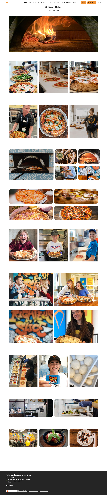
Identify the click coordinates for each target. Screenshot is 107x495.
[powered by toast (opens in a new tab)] (11, 491)
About (25, 2)
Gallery (49, 2)
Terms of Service (22, 491)
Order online (9, 485)
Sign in (99, 2)
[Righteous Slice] (7, 3)
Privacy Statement (33, 491)
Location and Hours (66, 2)
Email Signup (32, 2)
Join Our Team (41, 2)
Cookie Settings (44, 491)
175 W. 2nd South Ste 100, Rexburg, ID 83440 (18, 479)
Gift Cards (56, 2)
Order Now (91, 3)
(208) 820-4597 (10, 477)
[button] (75, 2)
